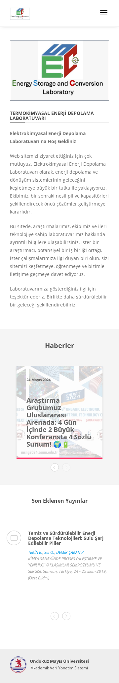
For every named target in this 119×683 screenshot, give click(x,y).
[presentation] (55, 467)
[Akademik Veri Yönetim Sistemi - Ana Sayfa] (18, 664)
